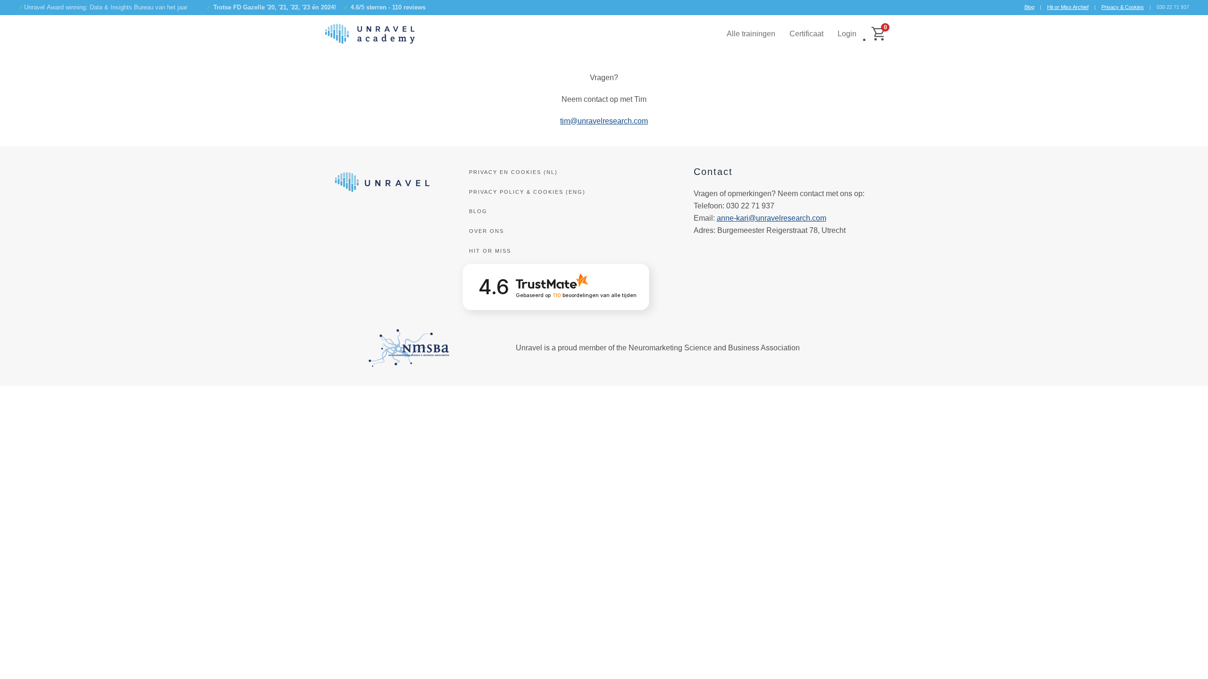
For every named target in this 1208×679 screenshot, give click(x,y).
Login (847, 34)
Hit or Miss (490, 251)
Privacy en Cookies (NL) (513, 172)
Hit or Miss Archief (1068, 7)
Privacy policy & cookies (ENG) (527, 192)
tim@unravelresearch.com (604, 121)
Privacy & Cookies (1122, 7)
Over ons (486, 231)
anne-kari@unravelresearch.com (771, 218)
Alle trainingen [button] (751, 34)
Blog (1029, 7)
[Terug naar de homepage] (370, 34)
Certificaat (806, 34)
